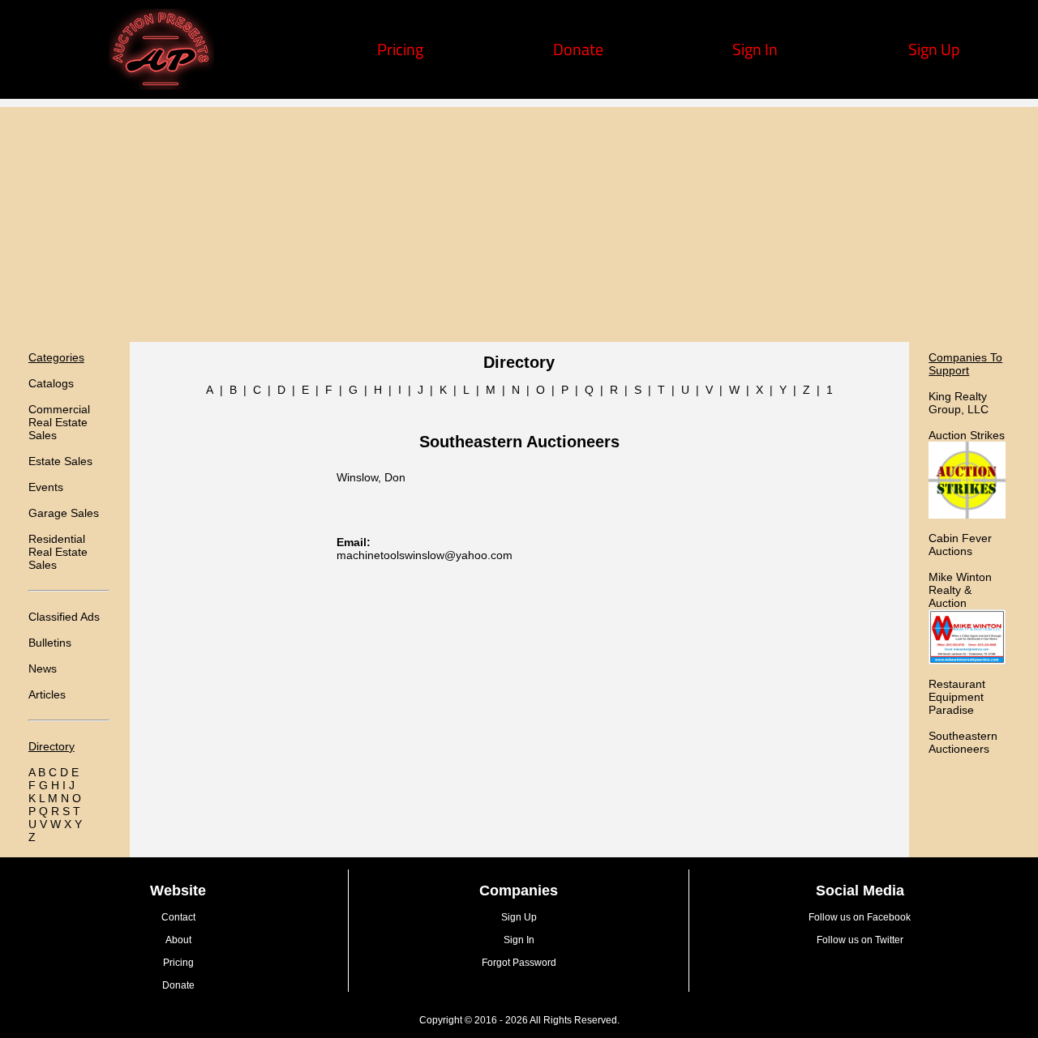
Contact (178, 917)
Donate (578, 49)
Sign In (755, 49)
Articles (47, 694)
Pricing (400, 49)
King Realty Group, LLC (959, 403)
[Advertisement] (519, 220)
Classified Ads (64, 616)
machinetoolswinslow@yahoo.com (425, 555)
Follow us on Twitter (860, 940)
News (42, 668)
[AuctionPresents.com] (161, 83)
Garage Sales (63, 512)
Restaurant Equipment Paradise (957, 696)
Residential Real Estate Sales (58, 551)
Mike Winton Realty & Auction (960, 589)
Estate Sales (60, 461)
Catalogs (51, 383)
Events (45, 487)
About (178, 940)
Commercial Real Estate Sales (59, 422)
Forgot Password (519, 962)
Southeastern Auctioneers (963, 742)
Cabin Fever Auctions (960, 544)
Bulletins (49, 642)
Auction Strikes (967, 435)
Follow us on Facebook (860, 917)
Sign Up (934, 49)
